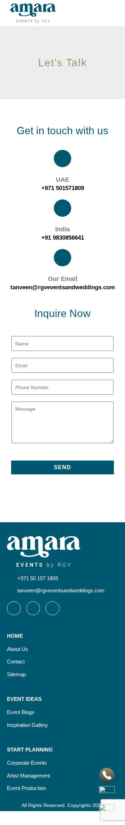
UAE (62, 179)
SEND (62, 467)
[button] (113, 13)
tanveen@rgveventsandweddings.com (62, 287)
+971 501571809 (62, 188)
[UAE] (62, 158)
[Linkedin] (52, 608)
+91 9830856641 (62, 237)
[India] (62, 208)
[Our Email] (62, 257)
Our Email (62, 278)
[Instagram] (14, 608)
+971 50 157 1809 (37, 578)
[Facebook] (33, 608)
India (62, 229)
